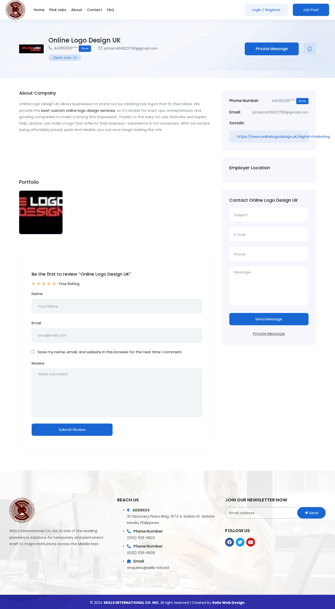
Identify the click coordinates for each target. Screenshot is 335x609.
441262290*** (71, 48)
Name (37, 293)
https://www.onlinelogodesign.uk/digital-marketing (273, 136)
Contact (94, 9)
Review (38, 363)
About (76, 9)
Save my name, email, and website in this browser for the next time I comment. (110, 351)
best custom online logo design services (78, 110)
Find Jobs (57, 9)
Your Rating (69, 283)
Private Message (272, 48)
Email (36, 323)
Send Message (268, 319)
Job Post (311, 9)
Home (39, 9)
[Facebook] (229, 542)
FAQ (110, 9)
